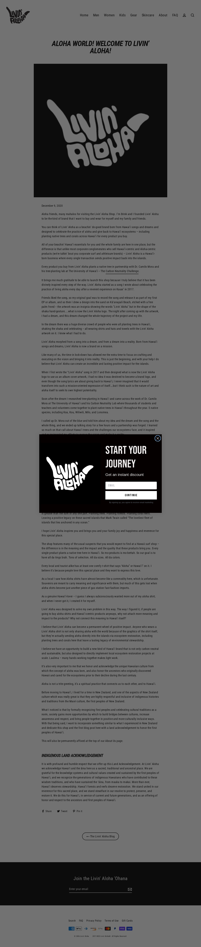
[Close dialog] (157, 438)
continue (131, 495)
